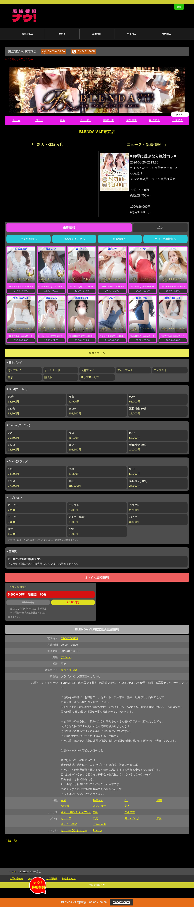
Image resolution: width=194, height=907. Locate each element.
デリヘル (66, 657)
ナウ (14, 871)
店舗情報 (131, 120)
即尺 (95, 818)
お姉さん (98, 800)
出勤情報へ (119, 238)
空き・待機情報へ (165, 238)
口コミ (39, 120)
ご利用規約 (51, 878)
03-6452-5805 (86, 51)
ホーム (16, 120)
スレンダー (99, 805)
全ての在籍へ (29, 238)
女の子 (62, 34)
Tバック (97, 830)
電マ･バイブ (131, 818)
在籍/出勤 (108, 120)
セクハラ (66, 818)
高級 (95, 812)
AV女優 (65, 805)
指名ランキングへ (74, 238)
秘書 (159, 800)
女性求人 (166, 34)
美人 (127, 805)
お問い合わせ (16, 878)
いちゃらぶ (99, 824)
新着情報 (96, 34)
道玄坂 (73, 669)
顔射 (159, 818)
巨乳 (63, 800)
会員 (179, 7)
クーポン (85, 120)
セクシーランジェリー (74, 830)
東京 (63, 669)
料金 (62, 120)
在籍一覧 (11, 841)
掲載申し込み (69, 878)
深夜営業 (129, 812)
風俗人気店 (27, 34)
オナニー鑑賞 (69, 824)
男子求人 (131, 34)
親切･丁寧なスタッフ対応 (76, 812)
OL (126, 800)
